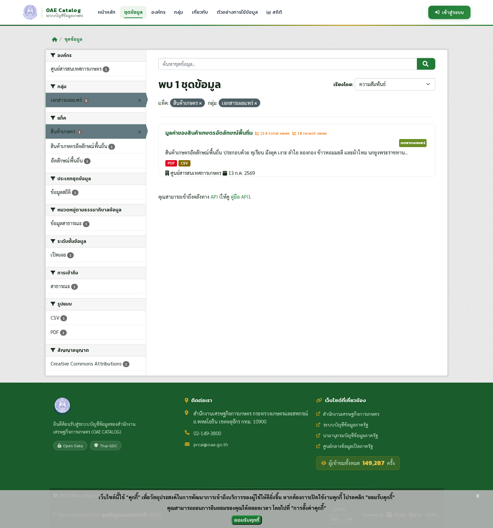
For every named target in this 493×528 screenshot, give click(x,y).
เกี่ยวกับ (200, 12)
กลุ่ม (178, 12)
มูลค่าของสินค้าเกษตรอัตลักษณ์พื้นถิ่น (209, 133)
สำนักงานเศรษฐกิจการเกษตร (351, 414)
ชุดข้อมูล (133, 12)
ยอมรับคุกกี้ (246, 520)
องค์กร (158, 12)
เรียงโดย (342, 84)
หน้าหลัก (106, 12)
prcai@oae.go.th (211, 444)
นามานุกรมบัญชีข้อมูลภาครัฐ (350, 435)
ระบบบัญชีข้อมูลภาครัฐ (345, 424)
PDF (171, 163)
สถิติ (276, 12)
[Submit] (426, 64)
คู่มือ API (240, 196)
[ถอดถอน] (200, 103)
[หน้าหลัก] (54, 39)
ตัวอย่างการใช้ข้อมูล (237, 12)
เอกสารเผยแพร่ (412, 142)
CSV (184, 163)
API (214, 196)
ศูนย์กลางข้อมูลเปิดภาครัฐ (348, 446)
